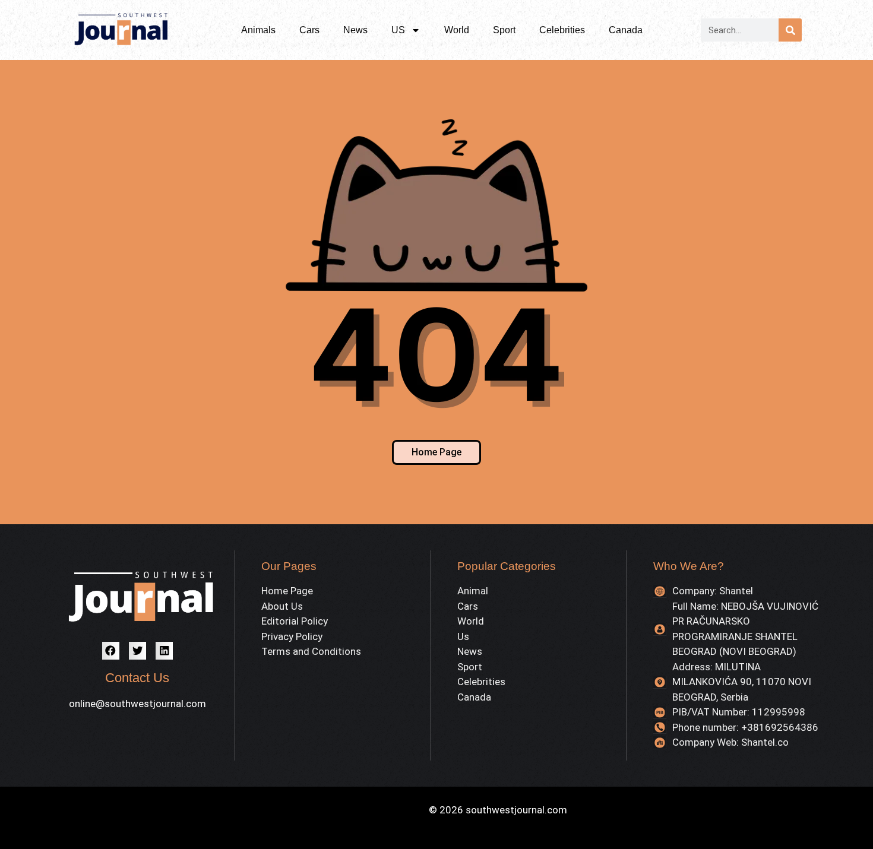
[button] (110, 650)
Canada (626, 30)
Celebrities (562, 30)
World (456, 30)
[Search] (790, 30)
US (398, 30)
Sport (504, 30)
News (355, 30)
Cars (309, 30)
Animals (258, 30)
